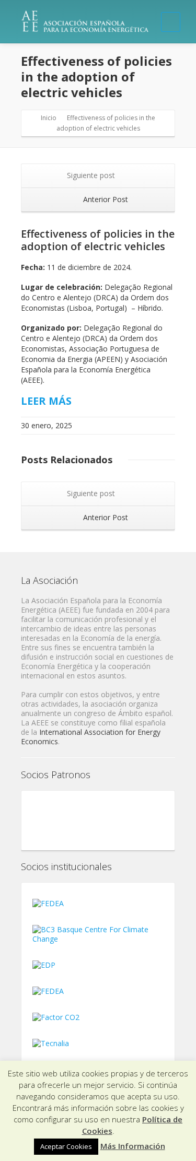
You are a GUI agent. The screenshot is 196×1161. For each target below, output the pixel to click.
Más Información (132, 1146)
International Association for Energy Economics (90, 736)
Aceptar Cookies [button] (66, 1146)
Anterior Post (104, 199)
